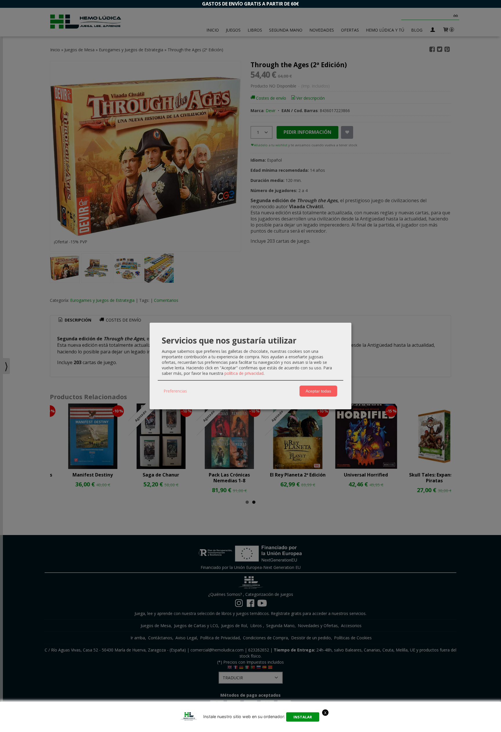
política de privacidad (244, 373)
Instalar (302, 717)
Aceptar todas (318, 391)
